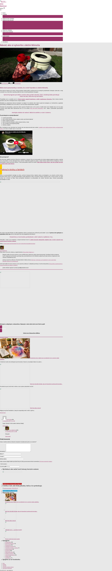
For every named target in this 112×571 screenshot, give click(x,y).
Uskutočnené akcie (9, 555)
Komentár (3, 451)
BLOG (4, 13)
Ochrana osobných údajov (45, 461)
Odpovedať (5, 426)
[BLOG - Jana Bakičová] (4, 6)
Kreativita (7, 550)
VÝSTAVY (7, 15)
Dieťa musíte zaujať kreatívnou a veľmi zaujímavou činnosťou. (35, 99)
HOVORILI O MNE (9, 17)
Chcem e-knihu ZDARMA (10, 491)
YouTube (4, 565)
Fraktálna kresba (9, 546)
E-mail (2, 456)
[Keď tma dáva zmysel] (15, 408)
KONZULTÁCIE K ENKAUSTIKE (12, 27)
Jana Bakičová (5, 83)
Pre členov (5, 42)
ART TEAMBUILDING (10, 37)
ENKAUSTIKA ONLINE (8, 20)
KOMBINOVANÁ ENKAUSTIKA (12, 23)
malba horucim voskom (19, 243)
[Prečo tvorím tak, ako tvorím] (10, 537)
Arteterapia (8, 542)
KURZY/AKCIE (6, 36)
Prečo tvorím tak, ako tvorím (12, 539)
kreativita (11, 243)
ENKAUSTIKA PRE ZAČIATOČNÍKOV (13, 21)
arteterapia (6, 243)
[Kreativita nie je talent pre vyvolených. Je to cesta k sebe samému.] (15, 358)
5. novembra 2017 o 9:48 (11, 431)
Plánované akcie (9, 552)
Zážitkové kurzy (9, 40)
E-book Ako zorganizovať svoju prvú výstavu (16, 26)
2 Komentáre (17, 83)
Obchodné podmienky (7, 568)
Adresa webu (3, 459)
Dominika (9, 419)
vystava (33, 243)
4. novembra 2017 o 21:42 (9, 421)
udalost (30, 243)
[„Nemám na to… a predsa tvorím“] (10, 528)
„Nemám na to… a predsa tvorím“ (13, 530)
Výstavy (7, 556)
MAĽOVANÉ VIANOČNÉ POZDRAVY (13, 24)
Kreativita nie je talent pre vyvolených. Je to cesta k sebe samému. (22, 502)
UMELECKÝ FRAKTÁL (10, 34)
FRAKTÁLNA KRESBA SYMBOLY (12, 33)
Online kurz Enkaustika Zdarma (12, 484)
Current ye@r (3, 466)
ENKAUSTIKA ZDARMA (8, 18)
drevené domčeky (9, 543)
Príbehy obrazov (9, 553)
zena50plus (8, 558)
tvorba (26, 243)
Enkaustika (8, 545)
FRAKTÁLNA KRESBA (8, 31)
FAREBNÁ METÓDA (10, 28)
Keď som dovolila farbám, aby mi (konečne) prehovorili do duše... (46, 384)
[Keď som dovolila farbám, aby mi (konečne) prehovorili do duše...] (15, 384)
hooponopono (8, 549)
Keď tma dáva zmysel (35, 408)
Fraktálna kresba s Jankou (11, 548)
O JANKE (5, 14)
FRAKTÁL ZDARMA (7, 30)
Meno (2, 454)
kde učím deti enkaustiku (36, 108)
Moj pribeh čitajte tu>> (28, 252)
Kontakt (4, 564)
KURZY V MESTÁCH (10, 39)
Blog (4, 563)
